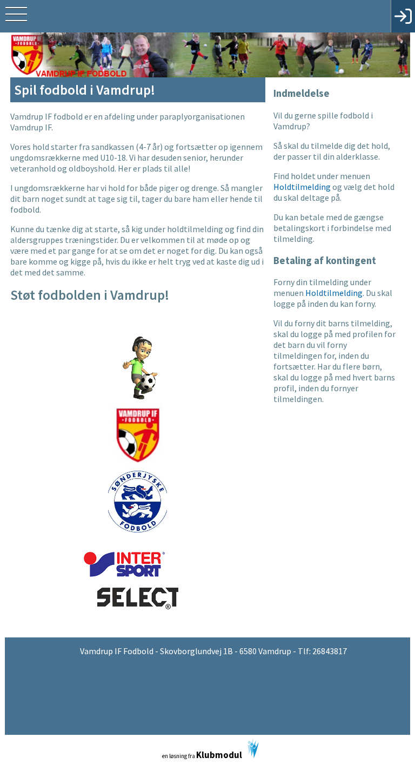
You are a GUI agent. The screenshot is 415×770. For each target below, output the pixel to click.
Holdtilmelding (302, 186)
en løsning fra (202, 755)
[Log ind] (403, 16)
